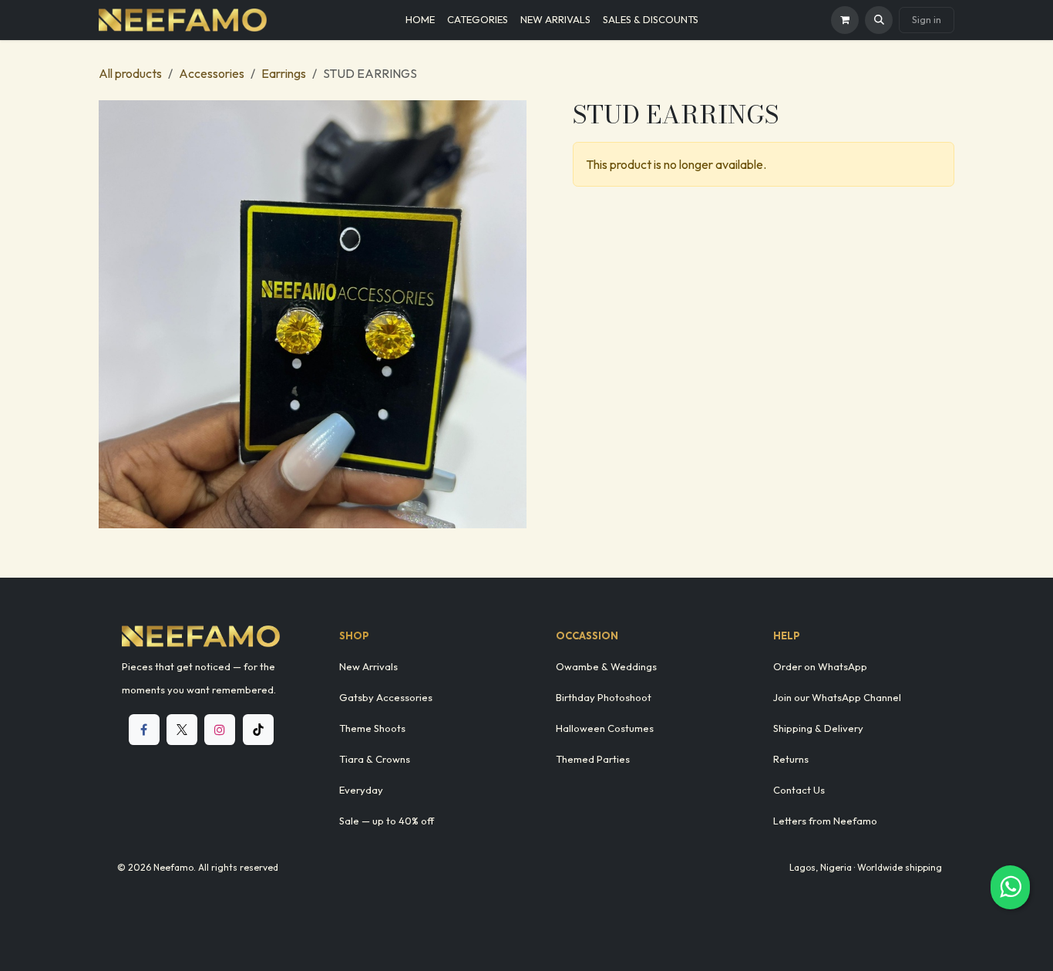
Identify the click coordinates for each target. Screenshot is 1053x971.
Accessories (211, 73)
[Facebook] (144, 729)
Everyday (361, 790)
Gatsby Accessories (385, 697)
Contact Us (799, 790)
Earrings (283, 73)
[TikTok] (258, 729)
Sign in (926, 19)
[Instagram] (219, 729)
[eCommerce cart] (845, 20)
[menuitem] (420, 20)
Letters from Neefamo (825, 820)
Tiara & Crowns (374, 759)
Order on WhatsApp (820, 666)
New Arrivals (368, 666)
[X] (182, 729)
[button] (879, 20)
